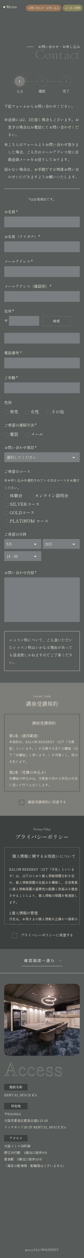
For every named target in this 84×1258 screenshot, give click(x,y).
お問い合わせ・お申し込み (43, 8)
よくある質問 (72, 8)
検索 (56, 320)
